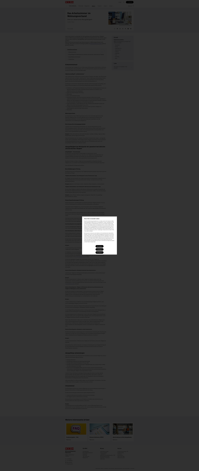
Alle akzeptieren (99, 246)
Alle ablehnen (99, 252)
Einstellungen (99, 249)
